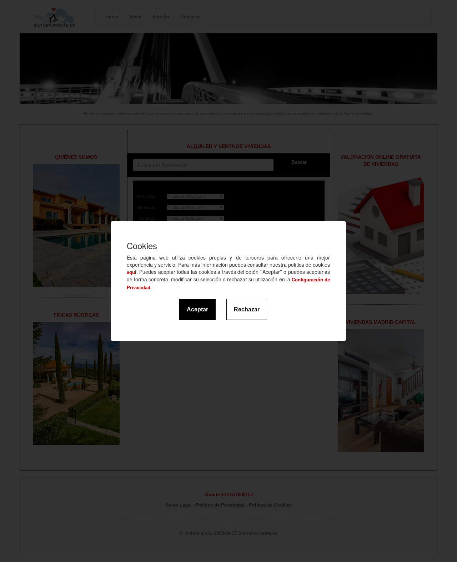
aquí (131, 272)
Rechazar (247, 309)
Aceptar (197, 309)
